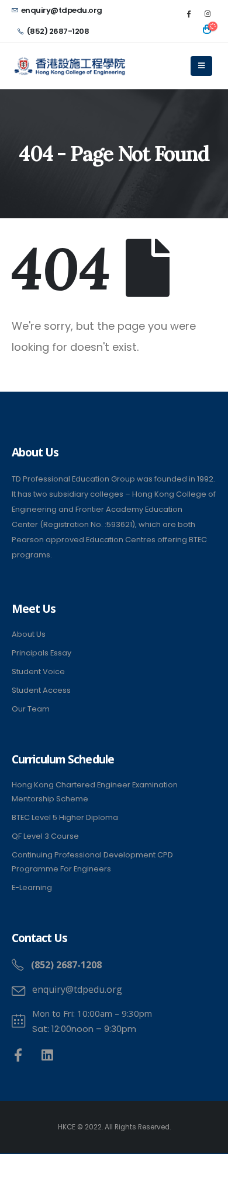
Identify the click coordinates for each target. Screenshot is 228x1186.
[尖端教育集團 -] (70, 66)
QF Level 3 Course (45, 836)
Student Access (41, 690)
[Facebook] (188, 13)
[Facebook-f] (18, 1055)
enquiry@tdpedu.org (61, 10)
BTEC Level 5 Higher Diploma (65, 817)
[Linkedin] (47, 1055)
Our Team (31, 708)
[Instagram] (207, 13)
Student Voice (38, 671)
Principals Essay (41, 652)
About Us (29, 634)
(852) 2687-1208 (58, 31)
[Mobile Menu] (201, 66)
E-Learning (32, 887)
